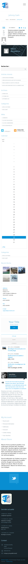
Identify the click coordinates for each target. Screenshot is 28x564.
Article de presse (6, 107)
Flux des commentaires (7, 123)
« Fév (3, 247)
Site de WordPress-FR (7, 125)
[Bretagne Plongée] (5, 5)
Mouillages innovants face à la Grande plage (13, 85)
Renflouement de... (5, 527)
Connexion (4, 117)
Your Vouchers (7, 435)
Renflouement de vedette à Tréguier (10, 82)
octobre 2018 (5, 96)
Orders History (7, 432)
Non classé (4, 109)
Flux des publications (7, 120)
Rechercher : (5, 66)
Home (7, 19)
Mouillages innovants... (6, 534)
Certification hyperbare (8, 77)
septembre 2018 (5, 98)
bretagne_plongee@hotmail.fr (10, 553)
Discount (5, 429)
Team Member (13, 19)
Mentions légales (5, 559)
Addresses (6, 427)
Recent (14, 339)
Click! (14, 327)
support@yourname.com (9, 310)
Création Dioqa (9, 561)
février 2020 (5, 93)
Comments (14, 343)
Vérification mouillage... (6, 520)
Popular (14, 336)
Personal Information (8, 424)
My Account (6, 421)
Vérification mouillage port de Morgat (11, 80)
